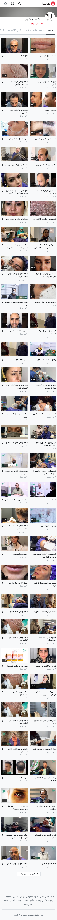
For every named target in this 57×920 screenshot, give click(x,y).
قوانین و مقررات (11, 896)
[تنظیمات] (5, 3)
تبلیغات (19, 900)
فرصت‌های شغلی (46, 896)
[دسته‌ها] (12, 3)
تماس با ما (28, 904)
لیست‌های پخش (35, 30)
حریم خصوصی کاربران (29, 896)
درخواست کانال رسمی (45, 900)
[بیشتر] (31, 55)
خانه (50, 30)
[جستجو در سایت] (19, 3)
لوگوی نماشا (30, 900)
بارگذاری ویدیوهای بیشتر (28, 873)
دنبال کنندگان (15, 30)
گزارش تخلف (9, 900)
